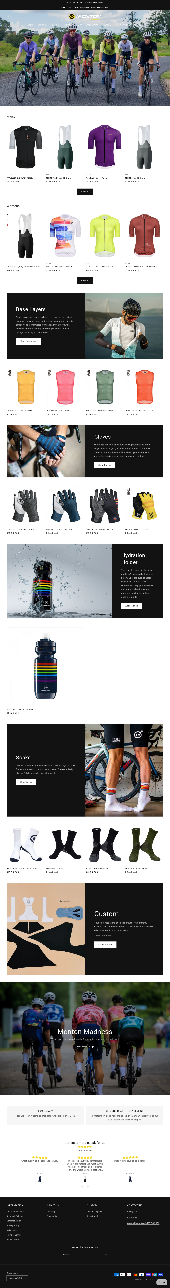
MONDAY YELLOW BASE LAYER (19, 411)
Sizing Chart (12, 1230)
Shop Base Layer (28, 341)
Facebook (132, 1217)
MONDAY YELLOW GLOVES (136, 529)
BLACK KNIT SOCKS (54, 868)
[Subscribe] (106, 1255)
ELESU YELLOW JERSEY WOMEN (99, 267)
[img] (85, 1147)
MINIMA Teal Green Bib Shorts (58, 178)
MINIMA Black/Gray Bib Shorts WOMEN (23, 267)
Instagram (132, 1211)
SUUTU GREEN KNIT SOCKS (136, 868)
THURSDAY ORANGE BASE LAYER (139, 411)
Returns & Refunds (15, 1216)
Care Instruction (14, 1221)
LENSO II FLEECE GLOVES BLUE (59, 529)
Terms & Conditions (15, 1211)
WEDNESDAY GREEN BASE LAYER (99, 411)
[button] (9, 17)
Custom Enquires (94, 1211)
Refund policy (13, 1239)
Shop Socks (26, 782)
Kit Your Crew (105, 944)
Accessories (131, 606)
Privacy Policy (13, 1225)
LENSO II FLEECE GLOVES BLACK (20, 529)
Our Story (51, 1211)
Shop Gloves (104, 465)
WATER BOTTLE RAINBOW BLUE (20, 709)
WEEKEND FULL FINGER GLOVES (99, 529)
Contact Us (52, 1216)
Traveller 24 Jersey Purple (96, 178)
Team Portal (92, 1216)
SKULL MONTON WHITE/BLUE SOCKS (22, 868)
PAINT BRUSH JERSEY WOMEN (59, 267)
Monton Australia (146, 1280)
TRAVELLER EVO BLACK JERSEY (20, 178)
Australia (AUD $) (16, 1278)
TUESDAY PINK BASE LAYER (57, 411)
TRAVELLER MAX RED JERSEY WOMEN (141, 267)
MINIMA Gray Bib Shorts (135, 178)
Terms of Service (14, 1235)
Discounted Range (85, 1047)
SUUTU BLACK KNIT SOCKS (97, 868)
